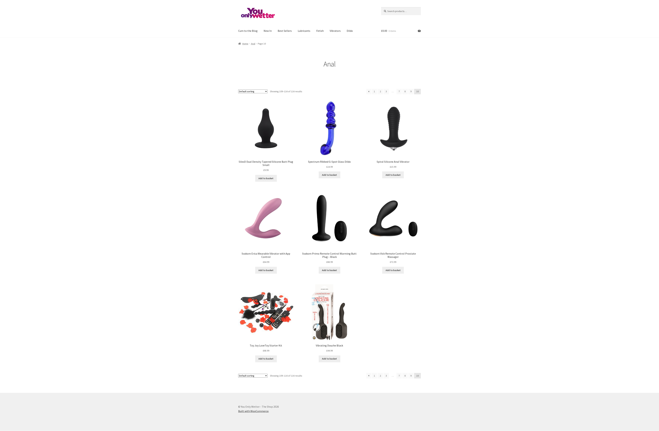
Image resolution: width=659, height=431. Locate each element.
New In (268, 30)
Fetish (320, 30)
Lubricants (304, 30)
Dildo (350, 30)
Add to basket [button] (265, 178)
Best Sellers (285, 30)
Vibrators (335, 30)
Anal (253, 43)
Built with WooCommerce (253, 411)
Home (245, 43)
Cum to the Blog (248, 30)
